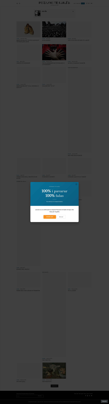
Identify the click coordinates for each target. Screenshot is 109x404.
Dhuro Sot (49, 217)
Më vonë (61, 216)
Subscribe (104, 401)
